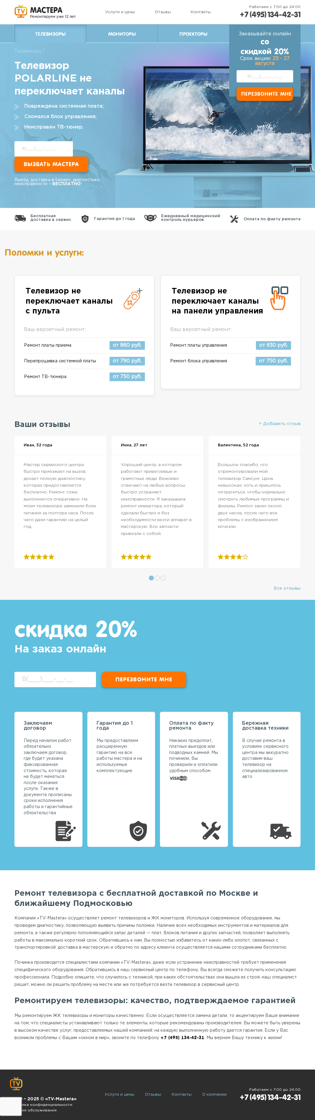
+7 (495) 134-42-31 (270, 14)
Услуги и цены (120, 12)
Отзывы (163, 12)
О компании (214, 1094)
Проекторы (193, 34)
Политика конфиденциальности (41, 1104)
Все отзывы (287, 588)
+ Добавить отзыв (280, 424)
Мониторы (122, 34)
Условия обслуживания (33, 1110)
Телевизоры (27, 51)
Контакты (201, 12)
